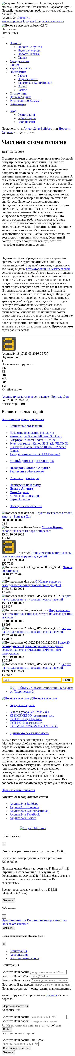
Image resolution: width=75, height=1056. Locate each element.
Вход (13, 111)
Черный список (20, 68)
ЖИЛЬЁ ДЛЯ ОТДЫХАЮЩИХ (32, 461)
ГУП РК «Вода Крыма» (26, 719)
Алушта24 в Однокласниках (29, 810)
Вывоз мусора (29, 712)
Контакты (28, 790)
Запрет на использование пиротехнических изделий (36, 597)
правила (51, 995)
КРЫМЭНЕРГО (32, 715)
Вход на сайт (26, 121)
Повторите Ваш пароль (17, 984)
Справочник (18, 93)
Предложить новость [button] (49, 21)
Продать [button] (28, 21)
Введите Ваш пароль (16, 980)
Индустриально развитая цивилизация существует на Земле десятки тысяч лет (37, 613)
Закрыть (8, 900)
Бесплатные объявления (26, 426)
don (4, 400)
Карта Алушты (20, 499)
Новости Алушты (30, 46)
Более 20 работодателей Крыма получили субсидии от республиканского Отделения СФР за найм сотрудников (36, 648)
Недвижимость (28, 79)
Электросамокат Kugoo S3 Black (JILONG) (39, 443)
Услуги (22, 86)
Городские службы (22, 705)
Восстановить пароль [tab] (24, 958)
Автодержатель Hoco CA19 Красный (35, 454)
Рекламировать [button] (12, 21)
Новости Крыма (29, 54)
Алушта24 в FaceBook (25, 814)
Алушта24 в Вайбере (24, 803)
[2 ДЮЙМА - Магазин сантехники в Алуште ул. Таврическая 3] (41, 691)
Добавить (23, 17)
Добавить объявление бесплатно (32, 432)
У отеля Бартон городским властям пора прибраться (32, 529)
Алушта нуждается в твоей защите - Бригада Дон (35, 396)
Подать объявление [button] (15, 924)
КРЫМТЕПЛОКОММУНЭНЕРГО (34, 726)
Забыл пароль (27, 118)
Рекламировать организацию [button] (47, 920)
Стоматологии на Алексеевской (48, 269)
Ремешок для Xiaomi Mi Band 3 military (36, 436)
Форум (14, 64)
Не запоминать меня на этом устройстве (33, 1025)
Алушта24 (9, 353)
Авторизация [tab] (19, 954)
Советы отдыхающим (24, 478)
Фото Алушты (19, 492)
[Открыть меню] (3, 37)
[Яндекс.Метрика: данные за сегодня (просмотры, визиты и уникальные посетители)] (33, 828)
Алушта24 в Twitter (23, 818)
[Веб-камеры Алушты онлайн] (43, 698)
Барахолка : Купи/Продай (35, 82)
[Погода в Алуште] (15, 698)
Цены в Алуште (20, 97)
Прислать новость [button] (14, 920)
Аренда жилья (19, 61)
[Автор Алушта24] (9, 344)
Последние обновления (26, 506)
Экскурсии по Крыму (24, 100)
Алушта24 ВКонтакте (24, 807)
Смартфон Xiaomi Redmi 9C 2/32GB (34, 440)
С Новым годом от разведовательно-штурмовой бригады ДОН (31, 583)
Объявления (18, 72)
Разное (22, 90)
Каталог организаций (24, 495)
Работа (22, 75)
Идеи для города (29, 50)
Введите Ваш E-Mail (15, 976)
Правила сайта (12, 790)
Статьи (22, 57)
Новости (15, 43)
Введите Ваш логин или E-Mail (23, 1040)
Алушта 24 (9, 17)
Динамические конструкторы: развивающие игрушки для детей (37, 554)
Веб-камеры (18, 104)
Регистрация (26, 114)
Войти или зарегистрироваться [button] (23, 419)
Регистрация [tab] (18, 951)
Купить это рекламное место (29, 733)
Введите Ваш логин (15, 972)
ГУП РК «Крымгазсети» (26, 722)
